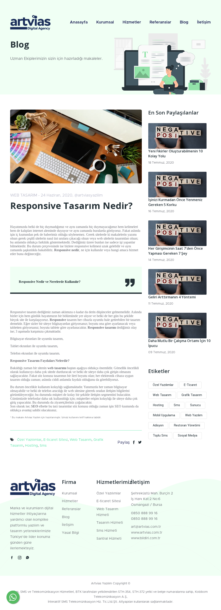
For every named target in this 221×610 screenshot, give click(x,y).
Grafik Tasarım (192, 395)
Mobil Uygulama (164, 415)
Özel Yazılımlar (29, 439)
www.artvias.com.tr (146, 532)
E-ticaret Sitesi (55, 439)
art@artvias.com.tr (146, 526)
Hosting (31, 445)
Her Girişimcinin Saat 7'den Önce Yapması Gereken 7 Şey (175, 251)
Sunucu (195, 405)
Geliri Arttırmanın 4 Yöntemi (172, 297)
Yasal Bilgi (70, 532)
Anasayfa (79, 22)
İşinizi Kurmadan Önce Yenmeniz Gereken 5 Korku (175, 202)
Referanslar (160, 22)
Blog (184, 22)
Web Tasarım (81, 439)
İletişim (204, 22)
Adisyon (158, 425)
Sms (43, 445)
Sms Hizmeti (106, 530)
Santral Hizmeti (109, 538)
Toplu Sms (160, 435)
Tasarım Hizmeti (109, 522)
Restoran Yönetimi (187, 425)
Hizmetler (132, 22)
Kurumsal (105, 22)
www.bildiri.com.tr (145, 538)
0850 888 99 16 (144, 513)
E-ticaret (190, 385)
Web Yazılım (193, 415)
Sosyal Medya (187, 435)
